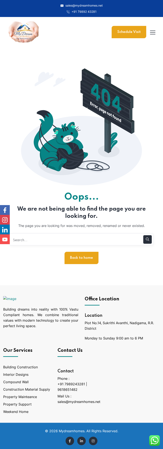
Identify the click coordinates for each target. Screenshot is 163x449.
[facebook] (70, 441)
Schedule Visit (129, 32)
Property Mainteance (20, 397)
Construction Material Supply (26, 389)
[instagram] (93, 441)
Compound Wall (16, 382)
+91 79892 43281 (84, 11)
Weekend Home (15, 412)
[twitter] (81, 441)
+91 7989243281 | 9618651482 (72, 387)
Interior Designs (15, 374)
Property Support (17, 404)
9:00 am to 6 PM (129, 338)
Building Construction (20, 367)
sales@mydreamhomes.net (84, 5)
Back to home (81, 258)
